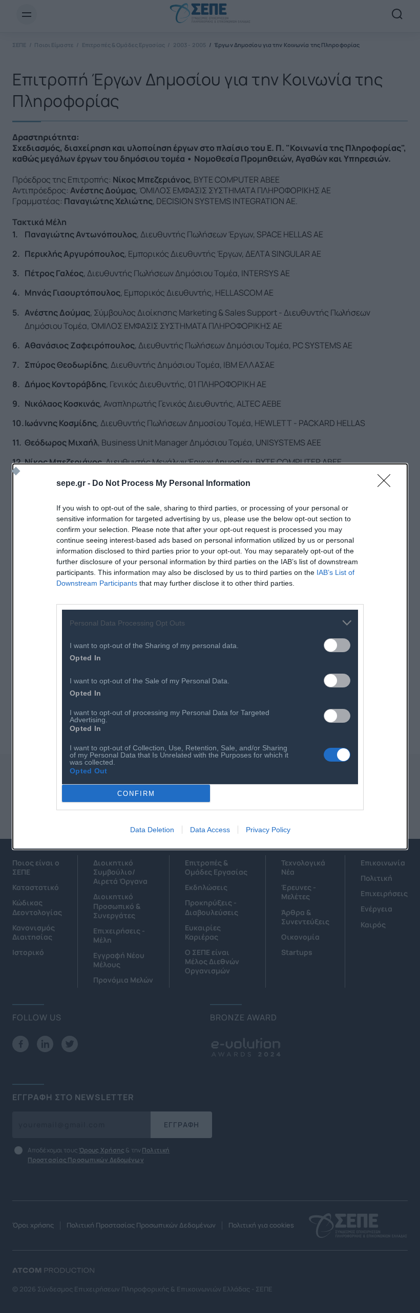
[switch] (337, 645)
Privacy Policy (268, 830)
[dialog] (210, 656)
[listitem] (210, 622)
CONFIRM (136, 793)
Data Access (210, 830)
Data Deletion (152, 830)
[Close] (387, 484)
